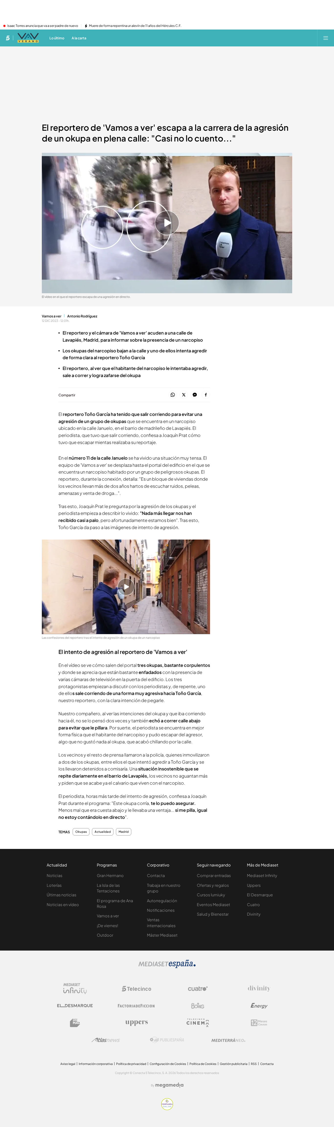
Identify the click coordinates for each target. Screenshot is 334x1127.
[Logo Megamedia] (169, 1085)
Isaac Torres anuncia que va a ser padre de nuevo (42, 26)
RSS (254, 1064)
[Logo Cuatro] (198, 989)
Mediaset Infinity (262, 875)
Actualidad (103, 831)
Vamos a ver (51, 316)
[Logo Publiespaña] (167, 1040)
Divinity (254, 914)
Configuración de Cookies (168, 1064)
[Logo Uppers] (136, 1023)
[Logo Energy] (259, 1006)
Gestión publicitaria (233, 1064)
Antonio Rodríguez (82, 316)
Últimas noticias (61, 894)
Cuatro (253, 904)
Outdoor (105, 935)
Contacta (156, 875)
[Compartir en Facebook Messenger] (194, 395)
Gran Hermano (110, 875)
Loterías (54, 885)
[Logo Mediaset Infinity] (75, 989)
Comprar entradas (214, 875)
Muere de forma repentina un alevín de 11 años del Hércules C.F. (135, 26)
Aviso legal (67, 1064)
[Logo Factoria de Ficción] (136, 1006)
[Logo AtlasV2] (105, 1040)
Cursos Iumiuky (211, 894)
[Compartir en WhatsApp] (172, 395)
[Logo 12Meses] (259, 1022)
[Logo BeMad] (75, 1023)
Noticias (54, 875)
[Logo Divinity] (259, 989)
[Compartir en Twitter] (183, 395)
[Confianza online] (167, 1108)
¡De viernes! (107, 925)
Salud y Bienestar (213, 914)
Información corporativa (96, 1064)
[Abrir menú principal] (325, 37)
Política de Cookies (202, 1064)
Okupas (81, 831)
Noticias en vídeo (63, 904)
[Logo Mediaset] (167, 966)
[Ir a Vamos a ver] (28, 38)
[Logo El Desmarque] (75, 1005)
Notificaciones (161, 910)
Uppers (254, 885)
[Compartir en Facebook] (205, 395)
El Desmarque (260, 894)
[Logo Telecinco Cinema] (198, 1022)
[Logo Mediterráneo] (228, 1040)
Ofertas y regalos (213, 885)
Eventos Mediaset (213, 904)
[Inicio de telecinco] (8, 37)
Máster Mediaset (162, 935)
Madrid (124, 831)
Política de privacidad (131, 1064)
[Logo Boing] (197, 1006)
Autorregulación (162, 900)
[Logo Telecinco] (136, 989)
